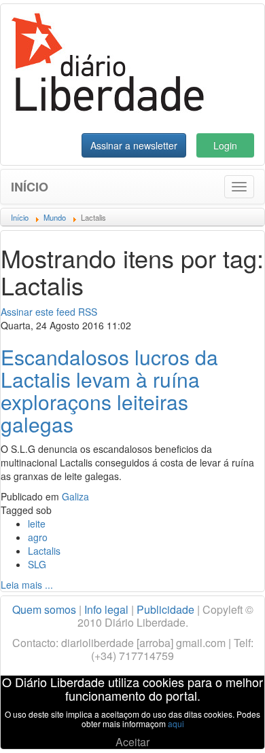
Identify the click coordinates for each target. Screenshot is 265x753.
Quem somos (44, 609)
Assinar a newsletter (133, 145)
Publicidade (165, 609)
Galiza (75, 496)
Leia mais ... (27, 584)
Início (29, 187)
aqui (176, 723)
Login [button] (225, 145)
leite (37, 523)
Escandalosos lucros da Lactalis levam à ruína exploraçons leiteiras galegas (109, 390)
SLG (37, 564)
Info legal (106, 609)
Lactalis (44, 550)
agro (38, 537)
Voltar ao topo (225, 725)
